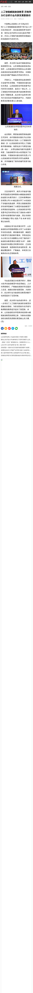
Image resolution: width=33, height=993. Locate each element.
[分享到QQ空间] (5, 328)
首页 (16, 1)
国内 (26, 1)
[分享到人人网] (12, 328)
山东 (23, 1)
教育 (6, 6)
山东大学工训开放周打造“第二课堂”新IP (13, 345)
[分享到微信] (16, 328)
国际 (30, 1)
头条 (19, 1)
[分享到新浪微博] (9, 328)
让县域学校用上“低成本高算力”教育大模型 (14, 337)
